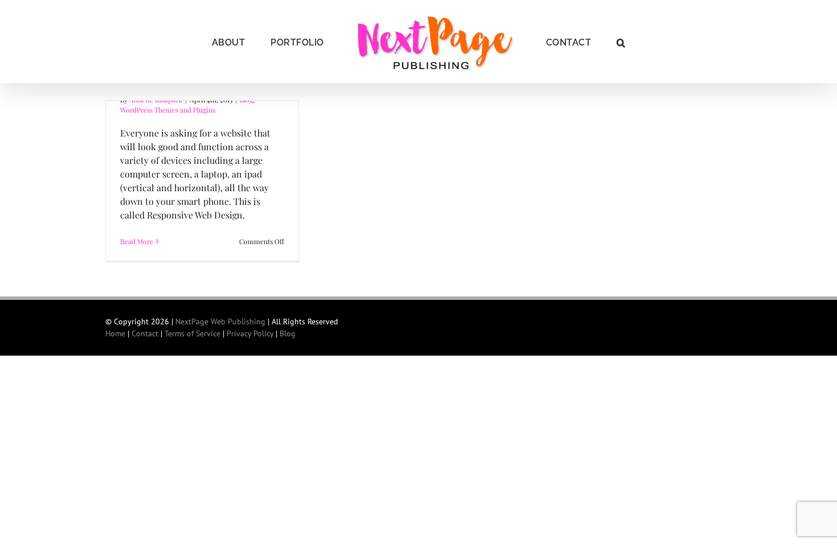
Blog (288, 333)
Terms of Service (192, 333)
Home (115, 333)
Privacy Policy (250, 333)
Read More (136, 241)
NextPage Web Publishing (220, 321)
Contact (145, 333)
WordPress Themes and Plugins (167, 109)
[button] (591, 41)
